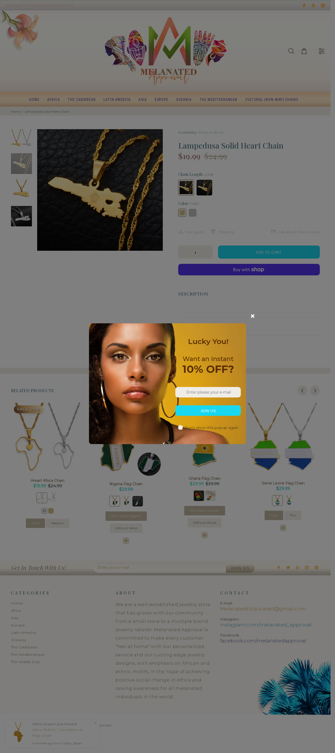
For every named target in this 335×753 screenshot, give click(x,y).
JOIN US (208, 411)
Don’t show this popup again (211, 427)
